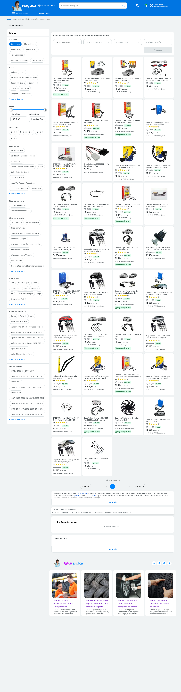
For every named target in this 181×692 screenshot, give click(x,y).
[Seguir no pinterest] (169, 563)
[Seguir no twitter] (154, 563)
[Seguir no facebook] (159, 563)
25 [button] (130, 486)
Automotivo (18, 19)
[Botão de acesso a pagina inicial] (24, 5)
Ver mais (113, 502)
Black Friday (56, 512)
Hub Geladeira (118, 512)
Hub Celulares (105, 512)
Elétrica (28, 19)
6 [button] (118, 486)
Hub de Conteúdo (92, 512)
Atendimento (45, 13)
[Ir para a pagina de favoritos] (138, 5)
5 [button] (112, 486)
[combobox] (93, 5)
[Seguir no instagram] (164, 563)
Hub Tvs (128, 512)
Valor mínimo (15, 114)
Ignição (35, 19)
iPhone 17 (66, 512)
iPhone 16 (75, 512)
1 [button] (94, 486)
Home (9, 19)
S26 (82, 512)
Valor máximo (34, 114)
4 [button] (106, 486)
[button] (123, 5)
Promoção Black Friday (112, 526)
